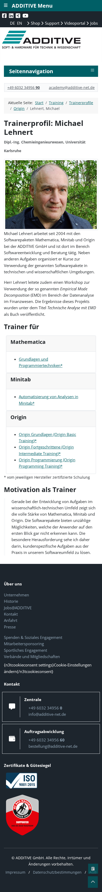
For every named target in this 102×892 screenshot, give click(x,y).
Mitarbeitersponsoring (24, 643)
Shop (35, 23)
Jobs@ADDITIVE (18, 607)
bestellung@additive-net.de (53, 746)
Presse (10, 626)
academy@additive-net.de (72, 87)
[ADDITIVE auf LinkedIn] (11, 15)
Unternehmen (16, 594)
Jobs (93, 23)
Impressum (15, 872)
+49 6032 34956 (23, 87)
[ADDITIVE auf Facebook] (5, 15)
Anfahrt (10, 620)
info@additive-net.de (47, 714)
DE (13, 23)
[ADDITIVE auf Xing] (18, 15)
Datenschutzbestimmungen (57, 872)
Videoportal (74, 23)
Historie (11, 601)
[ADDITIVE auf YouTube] (25, 15)
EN (19, 23)
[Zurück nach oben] (93, 882)
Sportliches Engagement (25, 650)
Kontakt (11, 614)
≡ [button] (92, 70)
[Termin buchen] (93, 869)
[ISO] (21, 780)
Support (51, 23)
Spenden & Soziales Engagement (33, 637)
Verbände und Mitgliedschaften (32, 656)
